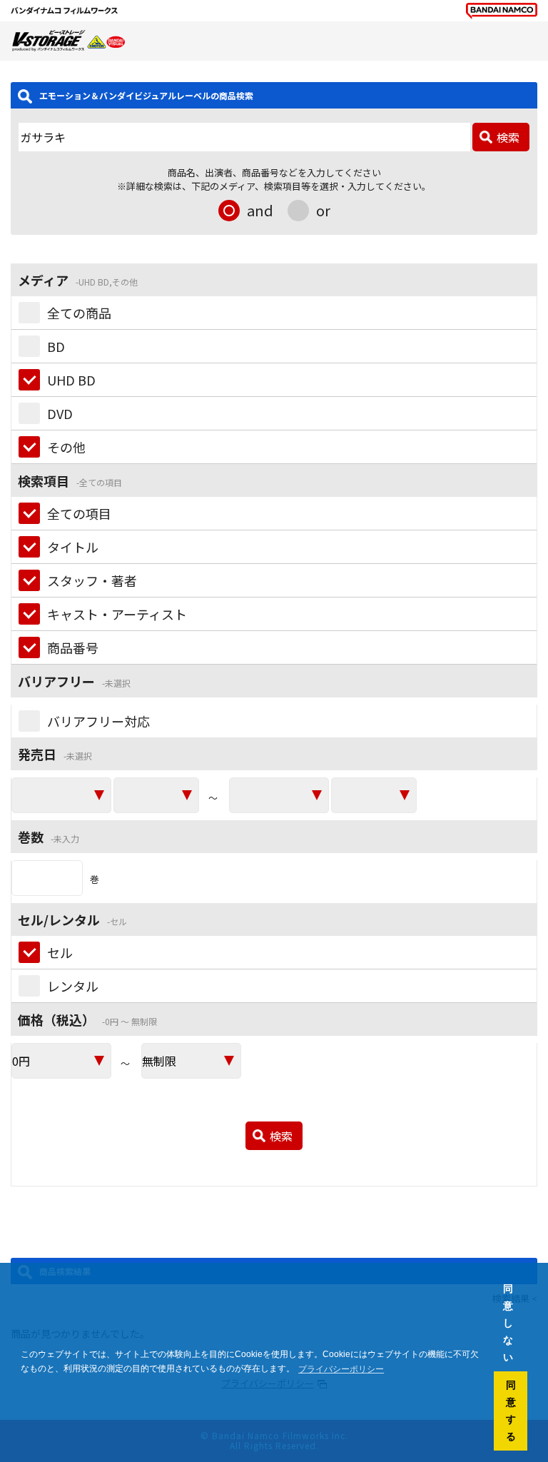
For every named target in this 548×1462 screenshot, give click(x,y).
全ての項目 (79, 513)
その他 (66, 447)
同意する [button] (511, 1410)
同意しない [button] (508, 1323)
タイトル (72, 547)
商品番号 (72, 647)
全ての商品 (79, 312)
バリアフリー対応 (98, 721)
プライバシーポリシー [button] (341, 1369)
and (260, 210)
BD (56, 346)
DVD (60, 413)
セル (60, 952)
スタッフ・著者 (92, 580)
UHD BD (71, 379)
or (323, 210)
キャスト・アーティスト (117, 614)
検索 (508, 137)
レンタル (72, 986)
